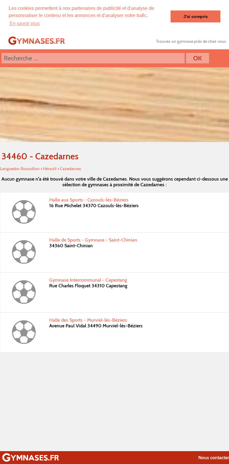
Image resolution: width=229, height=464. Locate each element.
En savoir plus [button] (25, 23)
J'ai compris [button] (195, 16)
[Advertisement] (114, 400)
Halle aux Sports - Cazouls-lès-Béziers (89, 200)
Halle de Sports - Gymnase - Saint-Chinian (93, 240)
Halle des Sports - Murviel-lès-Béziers (88, 320)
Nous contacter (213, 457)
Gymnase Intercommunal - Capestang (88, 280)
